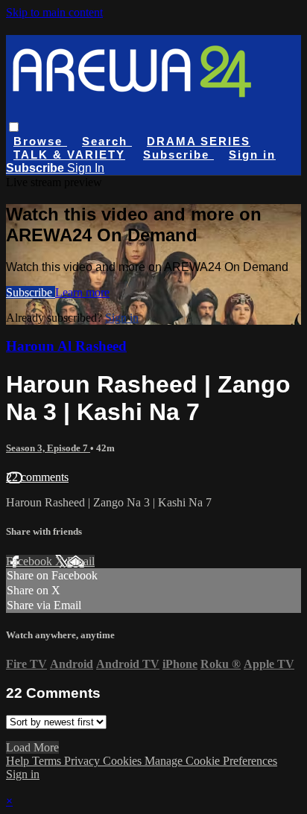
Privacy (83, 760)
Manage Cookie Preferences (211, 760)
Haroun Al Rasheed (66, 346)
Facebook (30, 561)
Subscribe (30, 292)
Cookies (124, 760)
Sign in (252, 154)
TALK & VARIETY (69, 154)
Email (81, 561)
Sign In (85, 168)
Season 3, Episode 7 (48, 448)
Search (107, 141)
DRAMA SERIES (198, 141)
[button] (14, 127)
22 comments (37, 477)
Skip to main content (54, 12)
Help (19, 760)
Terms (48, 760)
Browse (40, 141)
